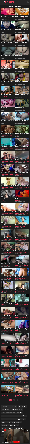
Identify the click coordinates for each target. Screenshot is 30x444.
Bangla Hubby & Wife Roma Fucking (8, 94)
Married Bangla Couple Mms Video (8, 146)
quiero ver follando (22, 431)
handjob (27, 148)
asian (21, 174)
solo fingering (25, 382)
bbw (2, 96)
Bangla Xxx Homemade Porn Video (8, 159)
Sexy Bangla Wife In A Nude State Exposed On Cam (8, 250)
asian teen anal (12, 382)
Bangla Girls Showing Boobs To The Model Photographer (8, 198)
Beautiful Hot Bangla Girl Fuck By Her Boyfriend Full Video (22, 146)
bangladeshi (27, 395)
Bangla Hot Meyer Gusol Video (8, 185)
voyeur (8, 96)
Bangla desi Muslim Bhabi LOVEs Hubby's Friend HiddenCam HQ (22, 289)
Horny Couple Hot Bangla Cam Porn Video (8, 211)
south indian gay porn (7, 419)
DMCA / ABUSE (5, 439)
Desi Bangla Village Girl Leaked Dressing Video (22, 237)
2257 (27, 439)
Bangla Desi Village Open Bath (8, 303)
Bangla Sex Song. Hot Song (7, 16)
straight (21, 395)
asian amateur (23, 96)
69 (16, 278)
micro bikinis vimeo (13, 425)
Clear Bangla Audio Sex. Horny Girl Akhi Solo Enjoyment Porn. (22, 381)
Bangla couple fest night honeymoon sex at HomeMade (8, 289)
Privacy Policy (21, 439)
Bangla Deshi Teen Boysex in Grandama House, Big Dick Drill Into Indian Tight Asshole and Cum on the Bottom (8, 329)
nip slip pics (4, 425)
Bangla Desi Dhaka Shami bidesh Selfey (22, 224)
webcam (27, 70)
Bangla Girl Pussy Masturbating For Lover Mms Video (8, 42)
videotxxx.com (18, 227)
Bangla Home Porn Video (7, 81)
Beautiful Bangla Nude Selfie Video (8, 55)
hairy (27, 57)
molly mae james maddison (8, 412)
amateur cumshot (22, 187)
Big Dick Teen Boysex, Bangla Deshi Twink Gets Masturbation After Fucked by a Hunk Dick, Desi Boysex (22, 185)
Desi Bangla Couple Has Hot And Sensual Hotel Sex (22, 42)
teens (26, 17)
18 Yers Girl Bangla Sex (6, 263)
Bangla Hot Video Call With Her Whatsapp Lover (22, 303)
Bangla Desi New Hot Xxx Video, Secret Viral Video (8, 237)
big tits (4, 96)
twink (16, 187)
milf (8, 17)
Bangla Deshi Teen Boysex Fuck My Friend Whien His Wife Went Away (8, 381)
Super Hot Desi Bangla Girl (7, 68)
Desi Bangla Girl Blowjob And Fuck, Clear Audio (22, 120)
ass (5, 17)
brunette (22, 17)
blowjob (10, 291)
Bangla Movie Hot (19, 107)
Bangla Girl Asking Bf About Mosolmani (8, 29)
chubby (11, 109)
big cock (6, 291)
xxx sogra (14, 406)
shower (2, 200)
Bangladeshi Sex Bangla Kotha (22, 81)
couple (2, 291)
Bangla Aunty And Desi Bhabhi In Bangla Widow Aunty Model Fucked (8, 133)
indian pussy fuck (23, 356)
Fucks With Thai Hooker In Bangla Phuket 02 (22, 172)
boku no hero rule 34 (17, 409)
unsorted (26, 226)
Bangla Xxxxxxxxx (5, 172)
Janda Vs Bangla (5, 107)
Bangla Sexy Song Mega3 (21, 329)
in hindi (3, 434)
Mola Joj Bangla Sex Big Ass (22, 16)
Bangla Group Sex (5, 355)
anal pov (19, 278)
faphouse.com (18, 97)
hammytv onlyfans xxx (7, 428)
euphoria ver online (16, 422)
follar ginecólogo (6, 422)
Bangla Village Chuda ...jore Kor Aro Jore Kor (22, 342)
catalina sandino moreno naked (9, 415)
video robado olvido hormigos (9, 431)
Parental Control (15, 440)
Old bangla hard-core (20, 394)
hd (10, 317)
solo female (13, 57)
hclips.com (3, 97)
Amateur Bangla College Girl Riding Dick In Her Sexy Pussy (8, 342)
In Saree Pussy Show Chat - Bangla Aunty (22, 159)
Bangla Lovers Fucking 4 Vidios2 (22, 133)
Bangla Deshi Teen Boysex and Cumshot (22, 94)
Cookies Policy (13, 439)
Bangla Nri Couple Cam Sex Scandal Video (8, 120)
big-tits (19, 382)
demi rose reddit (22, 406)
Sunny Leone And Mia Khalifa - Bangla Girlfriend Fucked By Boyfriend (8, 276)
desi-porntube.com (5, 19)
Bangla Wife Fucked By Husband (22, 29)
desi (16, 291)
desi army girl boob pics (19, 419)
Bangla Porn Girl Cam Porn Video (8, 316)
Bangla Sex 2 (4, 224)
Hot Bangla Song (19, 198)
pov (26, 31)
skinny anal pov (25, 278)
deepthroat (23, 57)
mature (17, 395)
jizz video (19, 412)
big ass (2, 17)
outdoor (12, 31)
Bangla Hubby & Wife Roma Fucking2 (8, 394)
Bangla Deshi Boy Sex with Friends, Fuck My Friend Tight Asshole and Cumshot (8, 368)
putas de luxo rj (18, 428)
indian (11, 44)
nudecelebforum (6, 406)
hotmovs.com (18, 396)
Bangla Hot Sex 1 (19, 55)
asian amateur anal (10, 330)
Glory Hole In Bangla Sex (21, 263)
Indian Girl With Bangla (21, 68)
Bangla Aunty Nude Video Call (22, 368)
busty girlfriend (22, 415)
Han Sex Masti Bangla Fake (22, 211)
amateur (17, 17)
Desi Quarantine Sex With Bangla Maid (22, 316)
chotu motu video (6, 409)
